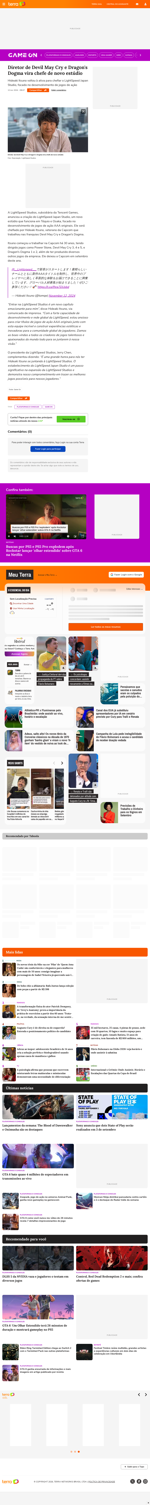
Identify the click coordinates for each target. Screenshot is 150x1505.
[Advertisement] (98, 1222)
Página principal (16, 4)
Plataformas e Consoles (28, 407)
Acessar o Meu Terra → (47, 574)
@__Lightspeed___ (24, 269)
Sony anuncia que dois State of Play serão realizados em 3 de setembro (104, 1127)
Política (20, 1024)
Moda (18, 961)
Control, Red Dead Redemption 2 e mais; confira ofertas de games (109, 1278)
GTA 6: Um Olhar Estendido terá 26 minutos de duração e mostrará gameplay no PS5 (34, 1327)
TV (18, 1066)
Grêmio (94, 1066)
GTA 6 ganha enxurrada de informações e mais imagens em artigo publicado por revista (45, 1370)
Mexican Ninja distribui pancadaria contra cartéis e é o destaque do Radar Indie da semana (120, 1198)
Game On (48, 407)
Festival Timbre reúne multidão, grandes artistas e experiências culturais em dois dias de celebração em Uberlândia (120, 1351)
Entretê (97, 1345)
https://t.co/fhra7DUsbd (53, 287)
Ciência (20, 1045)
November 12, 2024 (62, 296)
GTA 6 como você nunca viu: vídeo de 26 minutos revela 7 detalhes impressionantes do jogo (46, 1219)
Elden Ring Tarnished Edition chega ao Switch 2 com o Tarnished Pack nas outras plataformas (45, 1349)
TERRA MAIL (97, 4)
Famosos (21, 1003)
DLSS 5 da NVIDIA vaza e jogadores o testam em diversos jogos (35, 1278)
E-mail (137, 4)
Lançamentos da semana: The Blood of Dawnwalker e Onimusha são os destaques (37, 1127)
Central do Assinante (117, 4)
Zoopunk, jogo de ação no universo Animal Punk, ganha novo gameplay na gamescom (46, 1198)
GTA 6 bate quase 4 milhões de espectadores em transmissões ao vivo (35, 1176)
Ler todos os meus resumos (106, 626)
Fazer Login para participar (48, 449)
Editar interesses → (134, 588)
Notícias (10, 542)
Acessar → (28, 664)
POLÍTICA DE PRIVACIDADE (101, 1481)
